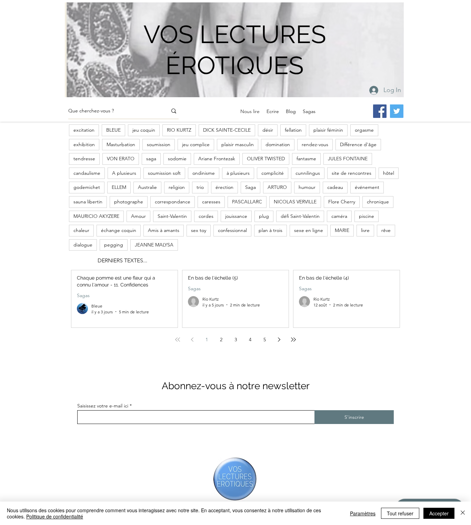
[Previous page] (192, 339)
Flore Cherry (341, 202)
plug (264, 216)
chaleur (81, 230)
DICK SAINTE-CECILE (227, 130)
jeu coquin (143, 130)
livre (365, 230)
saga (151, 158)
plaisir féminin (328, 130)
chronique (378, 202)
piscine (366, 216)
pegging (113, 245)
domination (277, 144)
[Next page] (279, 339)
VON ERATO (120, 158)
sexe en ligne (308, 230)
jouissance (236, 216)
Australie (147, 187)
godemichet (86, 187)
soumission (158, 144)
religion (177, 187)
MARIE (342, 230)
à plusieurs (238, 173)
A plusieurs (124, 173)
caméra (339, 216)
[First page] (177, 339)
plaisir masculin (237, 144)
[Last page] (293, 339)
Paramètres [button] (362, 513)
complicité (272, 173)
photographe (128, 202)
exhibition (84, 144)
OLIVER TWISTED (266, 158)
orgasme (364, 130)
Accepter (439, 513)
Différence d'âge (358, 144)
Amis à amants (163, 230)
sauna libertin (87, 202)
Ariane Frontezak (216, 158)
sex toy (198, 230)
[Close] (463, 513)
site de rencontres (351, 173)
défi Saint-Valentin (300, 216)
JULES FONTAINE (348, 158)
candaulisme (86, 173)
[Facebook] (380, 111)
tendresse (84, 158)
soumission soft (164, 173)
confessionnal (232, 230)
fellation (293, 130)
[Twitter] (396, 111)
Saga (250, 187)
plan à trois (270, 230)
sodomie (177, 158)
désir (267, 130)
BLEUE (113, 130)
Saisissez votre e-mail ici (102, 405)
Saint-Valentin (172, 216)
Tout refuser (400, 513)
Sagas (83, 296)
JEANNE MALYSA (154, 245)
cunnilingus (307, 173)
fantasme (306, 158)
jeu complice (196, 144)
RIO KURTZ (179, 130)
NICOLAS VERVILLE (295, 202)
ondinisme (203, 173)
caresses (211, 202)
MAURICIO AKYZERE (96, 216)
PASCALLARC (247, 202)
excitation (83, 130)
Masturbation (121, 144)
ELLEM (119, 187)
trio (200, 187)
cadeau (335, 187)
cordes (206, 216)
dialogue (82, 245)
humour (307, 187)
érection (224, 187)
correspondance (172, 202)
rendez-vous (315, 144)
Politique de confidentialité (54, 516)
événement (367, 187)
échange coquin (118, 230)
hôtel (388, 173)
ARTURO (277, 187)
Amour (138, 216)
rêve (386, 230)
